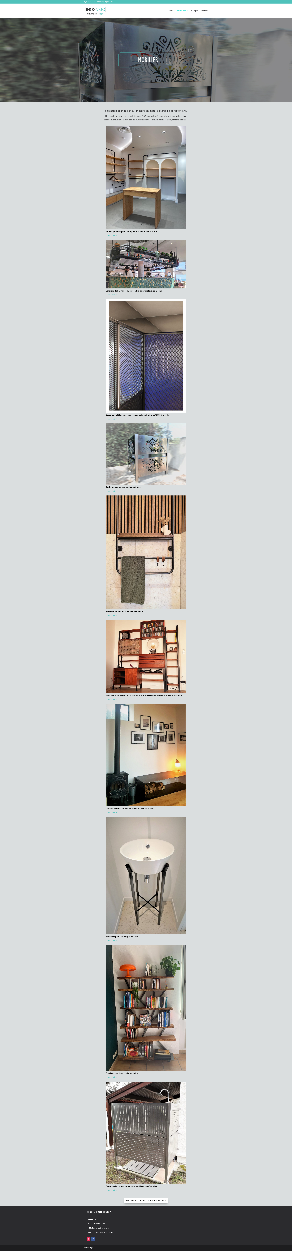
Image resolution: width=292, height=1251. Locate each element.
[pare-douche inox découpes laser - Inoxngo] (146, 1183)
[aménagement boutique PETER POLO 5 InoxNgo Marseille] (146, 228)
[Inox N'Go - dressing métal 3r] (146, 412)
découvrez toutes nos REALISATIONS (146, 1200)
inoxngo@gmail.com (101, 1228)
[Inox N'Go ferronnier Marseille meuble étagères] (146, 692)
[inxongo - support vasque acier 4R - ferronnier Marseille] (146, 933)
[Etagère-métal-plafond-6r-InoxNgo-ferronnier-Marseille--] (146, 288)
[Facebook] (93, 1239)
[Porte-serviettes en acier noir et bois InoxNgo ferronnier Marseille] (146, 608)
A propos (194, 11)
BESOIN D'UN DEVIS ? (99, 1211)
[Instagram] (88, 1239)
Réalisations (181, 11)
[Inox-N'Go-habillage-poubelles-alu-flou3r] (146, 484)
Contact (204, 11)
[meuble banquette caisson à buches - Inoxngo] (146, 805)
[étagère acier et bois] (146, 1070)
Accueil (170, 11)
